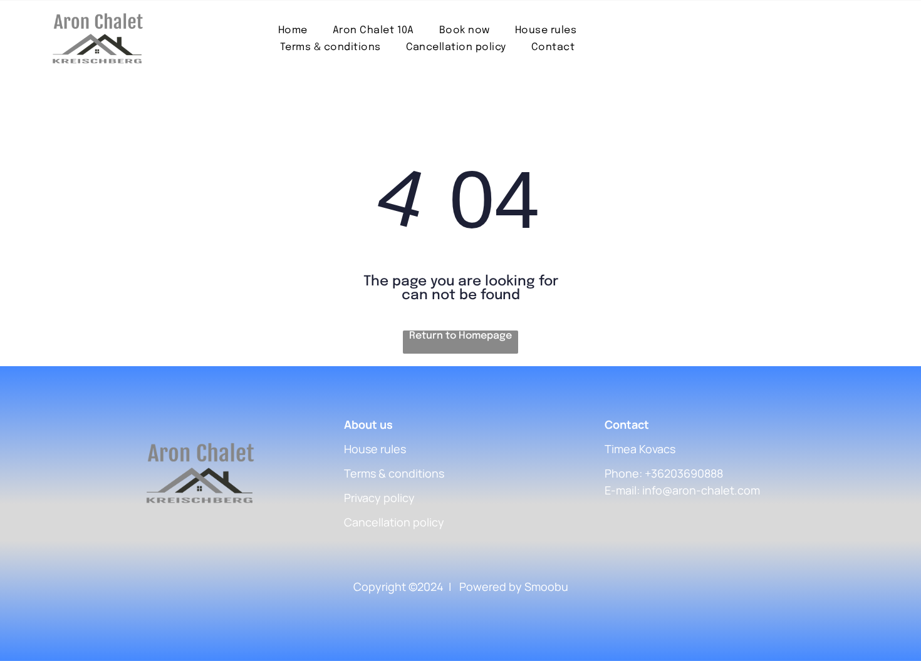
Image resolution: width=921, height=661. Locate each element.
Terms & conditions (394, 473)
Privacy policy (379, 497)
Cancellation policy (394, 522)
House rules (375, 448)
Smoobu (546, 586)
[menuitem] (293, 30)
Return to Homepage (460, 335)
